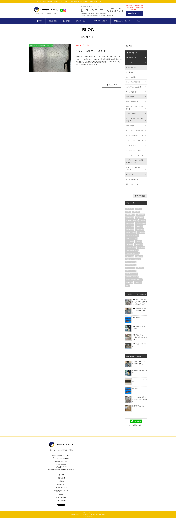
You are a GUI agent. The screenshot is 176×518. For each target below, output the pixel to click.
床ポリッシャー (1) (132, 184)
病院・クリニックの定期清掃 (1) (134, 108)
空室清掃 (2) (139, 256)
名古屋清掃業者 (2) (131, 265)
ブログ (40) (130, 62)
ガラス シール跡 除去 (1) (132, 235)
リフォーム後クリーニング (91, 51)
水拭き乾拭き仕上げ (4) (133, 87)
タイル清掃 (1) (139, 244)
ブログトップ (132, 53)
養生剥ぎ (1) (130, 72)
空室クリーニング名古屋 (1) (133, 259)
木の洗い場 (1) (130, 208)
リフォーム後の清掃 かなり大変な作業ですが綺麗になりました (139, 302)
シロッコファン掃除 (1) (132, 250)
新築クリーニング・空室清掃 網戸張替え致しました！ (139, 337)
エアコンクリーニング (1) (134, 155)
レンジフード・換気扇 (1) (134, 131)
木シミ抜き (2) (140, 217)
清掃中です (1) (130, 229)
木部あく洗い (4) (131, 113)
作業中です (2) (140, 229)
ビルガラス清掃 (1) (132, 179)
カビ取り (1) (139, 226)
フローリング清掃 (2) (133, 82)
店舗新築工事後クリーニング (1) (134, 279)
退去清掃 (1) (142, 247)
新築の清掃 (53, 21)
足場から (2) (142, 232)
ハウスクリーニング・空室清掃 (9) (134, 120)
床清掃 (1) (139, 241)
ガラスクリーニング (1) (132, 276)
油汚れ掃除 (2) (130, 256)
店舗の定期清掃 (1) (132, 101)
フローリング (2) (131, 145)
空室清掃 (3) (130, 126)
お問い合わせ (135, 13)
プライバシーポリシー (88, 512)
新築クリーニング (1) (132, 238)
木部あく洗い (81, 21)
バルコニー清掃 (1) (131, 247)
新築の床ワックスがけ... (139, 406)
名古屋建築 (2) (130, 217)
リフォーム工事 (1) (141, 223)
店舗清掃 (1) (141, 267)
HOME (40, 21)
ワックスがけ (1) (131, 92)
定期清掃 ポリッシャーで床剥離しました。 (139, 311)
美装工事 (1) (130, 244)
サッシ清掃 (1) (130, 241)
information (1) (131, 57)
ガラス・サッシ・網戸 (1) (134, 140)
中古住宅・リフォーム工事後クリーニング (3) (134, 161)
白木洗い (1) (130, 282)
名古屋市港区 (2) (131, 214)
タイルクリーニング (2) (133, 150)
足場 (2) (129, 211)
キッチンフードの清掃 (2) (133, 253)
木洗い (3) (139, 208)
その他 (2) (129, 174)
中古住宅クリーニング (122, 21)
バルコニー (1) (130, 226)
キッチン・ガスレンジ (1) (134, 135)
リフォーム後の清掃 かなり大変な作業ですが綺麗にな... (139, 399)
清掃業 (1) (143, 220)
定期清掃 (66, 21)
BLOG (138, 21)
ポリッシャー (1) (131, 267)
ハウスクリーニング (100, 21)
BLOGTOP (113, 85)
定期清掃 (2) (130, 97)
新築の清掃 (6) (131, 67)
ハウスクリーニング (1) (132, 220)
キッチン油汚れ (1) (131, 262)
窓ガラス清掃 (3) (131, 77)
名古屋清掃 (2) (141, 214)
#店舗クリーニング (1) (132, 273)
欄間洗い (137, 317)
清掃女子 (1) (136, 211)
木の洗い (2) (138, 282)
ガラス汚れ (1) (130, 223)
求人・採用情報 (61, 497)
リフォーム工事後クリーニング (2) (134, 168)
